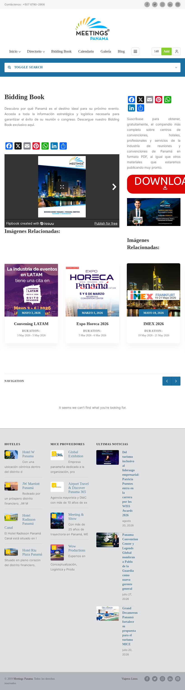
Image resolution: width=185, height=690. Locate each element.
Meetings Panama (23, 678)
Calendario (86, 51)
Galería (106, 51)
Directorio (34, 51)
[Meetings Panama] (92, 28)
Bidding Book (61, 51)
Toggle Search (28, 67)
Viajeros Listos (130, 678)
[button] (176, 51)
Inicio (13, 51)
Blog (121, 51)
